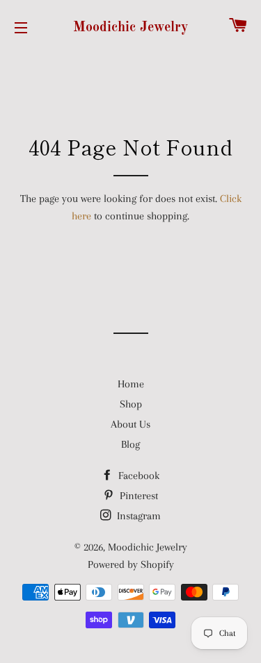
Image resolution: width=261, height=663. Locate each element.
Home (131, 384)
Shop (131, 404)
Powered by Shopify (131, 564)
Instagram (137, 516)
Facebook (137, 475)
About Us (130, 424)
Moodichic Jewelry (130, 28)
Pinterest (137, 495)
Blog (130, 444)
